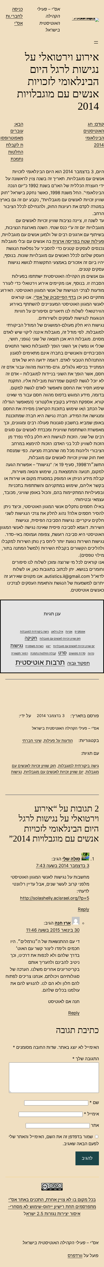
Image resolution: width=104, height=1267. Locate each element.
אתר (95, 1125)
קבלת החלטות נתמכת (43, 653)
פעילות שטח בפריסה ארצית (78, 241)
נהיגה (91, 653)
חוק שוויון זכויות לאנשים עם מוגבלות (60, 638)
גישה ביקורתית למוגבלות (34, 631)
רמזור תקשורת (19, 653)
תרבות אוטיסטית (40, 662)
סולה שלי (71, 858)
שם (94, 1102)
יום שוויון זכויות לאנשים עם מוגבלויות (74, 646)
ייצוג (48, 646)
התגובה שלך (85, 1058)
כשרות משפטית (34, 646)
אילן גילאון (57, 631)
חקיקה (31, 638)
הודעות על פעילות (58, 740)
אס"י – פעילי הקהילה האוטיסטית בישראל (60, 1242)
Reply (83, 909)
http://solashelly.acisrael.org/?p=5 (54, 898)
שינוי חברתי (32, 740)
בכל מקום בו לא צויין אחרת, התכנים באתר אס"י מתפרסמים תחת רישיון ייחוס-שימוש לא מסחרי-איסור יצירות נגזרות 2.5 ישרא (52, 1206)
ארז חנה (63, 923)
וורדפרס (75, 1255)
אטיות (69, 631)
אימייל (91, 1113)
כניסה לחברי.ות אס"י (14, 16)
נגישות (16, 645)
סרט (62, 653)
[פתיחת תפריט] (96, 42)
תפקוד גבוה (78, 663)
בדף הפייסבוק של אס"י (55, 297)
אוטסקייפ (80, 631)
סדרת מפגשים (77, 653)
